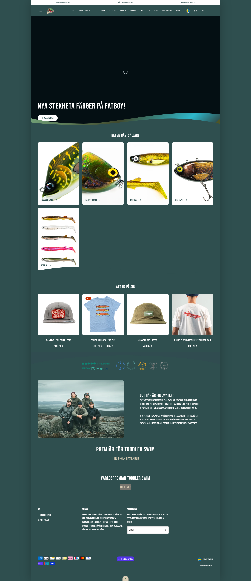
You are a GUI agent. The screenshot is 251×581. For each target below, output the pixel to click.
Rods (156, 11)
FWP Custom (167, 11)
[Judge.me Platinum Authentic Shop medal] (131, 365)
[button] (41, 11)
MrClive (133, 11)
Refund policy (43, 519)
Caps (178, 11)
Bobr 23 (113, 11)
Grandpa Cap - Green (147, 340)
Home (73, 11)
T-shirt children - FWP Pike (103, 340)
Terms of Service (45, 515)
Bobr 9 (123, 11)
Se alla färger (48, 118)
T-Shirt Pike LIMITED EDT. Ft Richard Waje (192, 340)
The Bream (145, 11)
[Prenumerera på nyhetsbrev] (166, 530)
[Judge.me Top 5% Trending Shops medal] (164, 365)
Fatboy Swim (100, 11)
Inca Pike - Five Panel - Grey (58, 340)
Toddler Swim (85, 11)
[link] (188, 10)
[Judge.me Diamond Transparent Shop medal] (120, 365)
